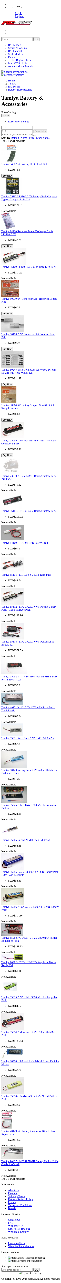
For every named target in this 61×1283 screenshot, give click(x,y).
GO (36, 39)
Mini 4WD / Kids (17, 63)
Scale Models (15, 54)
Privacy (12, 1202)
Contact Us (14, 1219)
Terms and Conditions (20, 1205)
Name (24, 137)
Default (15, 137)
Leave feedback (16, 1243)
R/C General (15, 51)
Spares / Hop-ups (17, 48)
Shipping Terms (16, 1196)
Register (19, 16)
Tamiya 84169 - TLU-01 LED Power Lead (24, 542)
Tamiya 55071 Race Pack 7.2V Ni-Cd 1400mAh (27, 738)
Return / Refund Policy (20, 1199)
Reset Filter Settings (18, 121)
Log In (18, 13)
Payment (12, 1193)
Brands (12, 1208)
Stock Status (42, 137)
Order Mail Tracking (19, 1228)
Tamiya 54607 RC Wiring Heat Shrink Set (24, 164)
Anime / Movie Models (20, 66)
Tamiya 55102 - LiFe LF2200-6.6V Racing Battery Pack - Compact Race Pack (28, 608)
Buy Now (7, 176)
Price (31, 137)
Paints (11, 57)
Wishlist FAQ (15, 1225)
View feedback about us (21, 1246)
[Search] (34, 135)
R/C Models (14, 45)
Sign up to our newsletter (14, 1266)
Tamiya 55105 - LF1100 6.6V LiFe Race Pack (26, 574)
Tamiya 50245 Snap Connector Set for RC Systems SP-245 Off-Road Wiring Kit (28, 371)
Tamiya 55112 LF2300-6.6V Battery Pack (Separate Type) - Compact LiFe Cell (29, 198)
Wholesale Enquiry (18, 1231)
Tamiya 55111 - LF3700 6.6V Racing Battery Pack (28, 510)
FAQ (11, 1222)
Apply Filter (40, 131)
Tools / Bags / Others (19, 60)
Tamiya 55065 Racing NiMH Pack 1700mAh (25, 840)
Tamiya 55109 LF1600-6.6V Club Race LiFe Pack (28, 266)
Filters (6, 115)
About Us (13, 1190)
